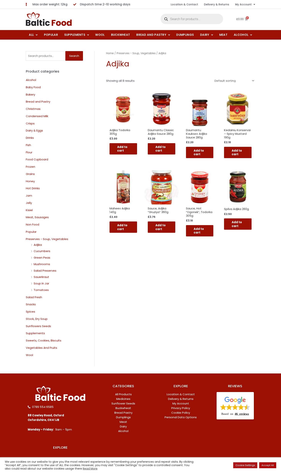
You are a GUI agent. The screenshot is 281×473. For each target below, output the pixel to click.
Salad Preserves (45, 271)
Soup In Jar (41, 283)
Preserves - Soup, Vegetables (47, 239)
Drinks (30, 138)
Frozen (30, 167)
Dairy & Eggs (34, 130)
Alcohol (31, 80)
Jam (29, 196)
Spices (30, 312)
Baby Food (33, 87)
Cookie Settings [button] (245, 465)
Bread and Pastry (38, 102)
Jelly (29, 203)
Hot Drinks (33, 188)
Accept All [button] (268, 465)
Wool (29, 355)
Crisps (30, 123)
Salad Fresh (34, 297)
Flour (29, 152)
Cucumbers (42, 251)
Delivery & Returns (216, 4)
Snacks (31, 304)
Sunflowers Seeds (38, 326)
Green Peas (42, 258)
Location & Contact (184, 4)
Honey (30, 181)
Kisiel (29, 210)
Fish (28, 145)
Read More (90, 469)
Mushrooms (42, 264)
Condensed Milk (37, 116)
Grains (30, 174)
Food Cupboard (37, 159)
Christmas (33, 109)
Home (110, 53)
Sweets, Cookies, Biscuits (43, 340)
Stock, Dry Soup (37, 319)
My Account (243, 4)
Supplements (35, 333)
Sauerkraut (41, 277)
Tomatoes (41, 290)
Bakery (30, 94)
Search (74, 56)
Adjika (38, 245)
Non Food (32, 224)
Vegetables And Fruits (41, 348)
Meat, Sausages (37, 217)
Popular (31, 232)
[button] (235, 406)
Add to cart (122, 149)
